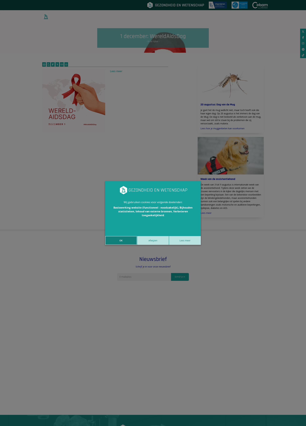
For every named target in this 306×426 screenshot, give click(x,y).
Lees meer (184, 240)
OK (121, 240)
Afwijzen (153, 240)
